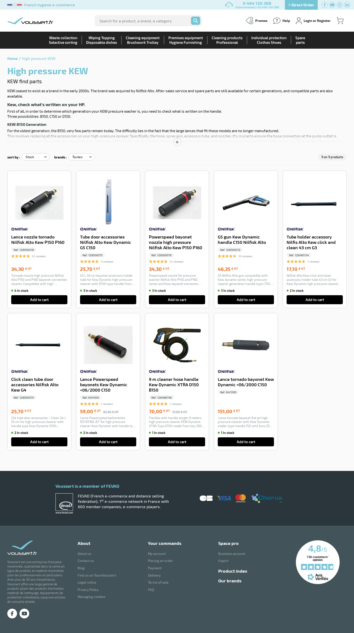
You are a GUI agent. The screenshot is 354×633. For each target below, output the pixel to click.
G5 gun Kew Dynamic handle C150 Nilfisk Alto (242, 239)
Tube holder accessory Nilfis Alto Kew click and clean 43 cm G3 (311, 242)
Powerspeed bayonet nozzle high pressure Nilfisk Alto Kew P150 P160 (175, 242)
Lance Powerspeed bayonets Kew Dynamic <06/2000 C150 (103, 385)
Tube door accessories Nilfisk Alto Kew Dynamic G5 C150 (105, 242)
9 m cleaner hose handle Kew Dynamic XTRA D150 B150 (174, 385)
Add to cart (39, 299)
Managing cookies (91, 597)
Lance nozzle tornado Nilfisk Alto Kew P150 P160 (37, 239)
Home (12, 58)
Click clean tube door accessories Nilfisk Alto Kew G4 (34, 385)
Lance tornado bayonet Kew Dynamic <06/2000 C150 (246, 382)
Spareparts (300, 40)
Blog (81, 568)
